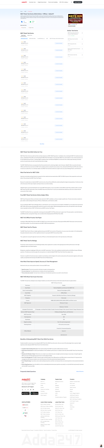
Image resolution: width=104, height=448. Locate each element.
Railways (57, 385)
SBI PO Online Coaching (45, 404)
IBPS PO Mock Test (59, 422)
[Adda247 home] (24, 2)
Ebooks (71, 389)
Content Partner (44, 393)
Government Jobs (32, 2)
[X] (25, 390)
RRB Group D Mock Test (60, 416)
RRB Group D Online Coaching (47, 406)
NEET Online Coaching (45, 414)
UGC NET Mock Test (59, 425)
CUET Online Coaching (45, 412)
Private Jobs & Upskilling (52, 2)
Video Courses (73, 387)
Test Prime (72, 407)
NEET (25, 11)
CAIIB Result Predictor (74, 397)
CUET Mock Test (58, 418)
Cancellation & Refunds (38, 430)
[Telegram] (28, 390)
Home (21, 11)
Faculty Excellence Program (61, 397)
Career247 (72, 403)
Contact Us (43, 383)
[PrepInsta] (25, 413)
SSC (56, 383)
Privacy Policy (54, 430)
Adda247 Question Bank (75, 381)
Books (71, 391)
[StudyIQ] (25, 410)
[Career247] (25, 416)
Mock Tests (72, 383)
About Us (42, 381)
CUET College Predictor (75, 393)
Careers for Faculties (45, 389)
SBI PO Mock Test (59, 410)
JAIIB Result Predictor (74, 395)
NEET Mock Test (58, 420)
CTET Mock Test (58, 412)
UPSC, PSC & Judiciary (63, 2)
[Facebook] (31, 390)
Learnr (71, 409)
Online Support (44, 395)
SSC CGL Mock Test (59, 414)
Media (42, 385)
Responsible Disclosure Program (27, 430)
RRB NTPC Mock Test (59, 408)
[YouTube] (33, 390)
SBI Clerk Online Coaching (46, 410)
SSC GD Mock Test (59, 406)
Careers (42, 387)
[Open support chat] (101, 445)
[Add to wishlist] (76, 24)
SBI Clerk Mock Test (59, 404)
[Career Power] (25, 408)
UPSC (56, 393)
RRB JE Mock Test (59, 424)
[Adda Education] (25, 405)
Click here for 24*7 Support (28, 386)
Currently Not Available (58, 43)
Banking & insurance (59, 381)
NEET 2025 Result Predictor (75, 399)
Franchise (43, 391)
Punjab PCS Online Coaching (46, 419)
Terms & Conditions (47, 430)
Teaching (57, 387)
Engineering (57, 391)
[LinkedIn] (22, 390)
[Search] (71, 2)
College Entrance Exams (42, 2)
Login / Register (78, 2)
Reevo (71, 405)
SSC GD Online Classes (45, 408)
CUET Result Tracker (74, 401)
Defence (57, 389)
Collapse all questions (80, 371)
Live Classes (72, 385)
